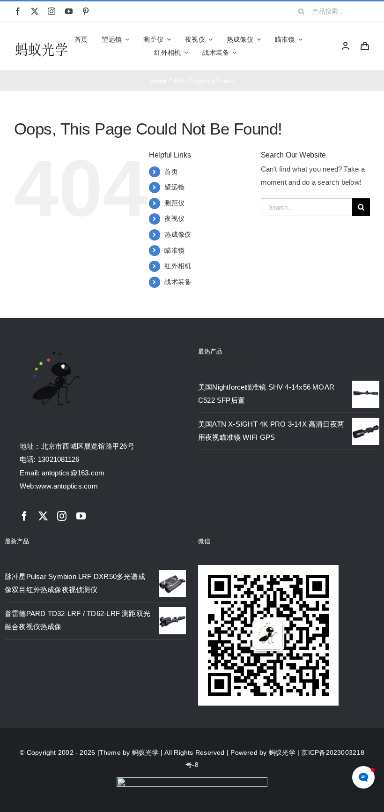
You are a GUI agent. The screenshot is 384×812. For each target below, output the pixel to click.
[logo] (41, 44)
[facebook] (18, 11)
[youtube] (69, 11)
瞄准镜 (174, 250)
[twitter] (34, 11)
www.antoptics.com (67, 486)
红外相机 (177, 266)
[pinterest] (85, 11)
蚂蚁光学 (145, 752)
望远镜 (174, 187)
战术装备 (177, 282)
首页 (170, 171)
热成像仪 (177, 234)
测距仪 (174, 203)
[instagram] (51, 11)
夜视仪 (174, 218)
